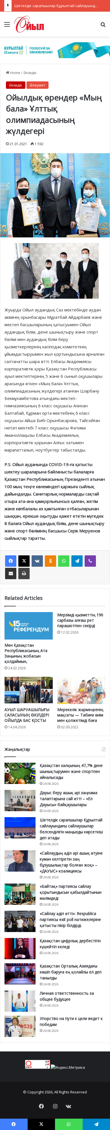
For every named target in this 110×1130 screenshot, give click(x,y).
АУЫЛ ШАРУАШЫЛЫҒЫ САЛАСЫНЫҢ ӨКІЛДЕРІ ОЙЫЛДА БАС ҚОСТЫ (27, 715)
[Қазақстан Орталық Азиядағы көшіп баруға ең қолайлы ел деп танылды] (20, 973)
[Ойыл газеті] (29, 24)
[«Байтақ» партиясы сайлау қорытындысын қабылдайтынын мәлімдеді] (20, 894)
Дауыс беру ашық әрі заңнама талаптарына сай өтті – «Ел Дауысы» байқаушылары (68, 798)
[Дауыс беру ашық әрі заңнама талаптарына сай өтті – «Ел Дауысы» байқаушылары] (20, 800)
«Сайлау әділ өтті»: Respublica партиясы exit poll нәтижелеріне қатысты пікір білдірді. (70, 919)
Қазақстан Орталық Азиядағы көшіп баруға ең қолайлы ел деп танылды (71, 972)
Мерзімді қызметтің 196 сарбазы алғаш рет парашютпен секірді (80, 620)
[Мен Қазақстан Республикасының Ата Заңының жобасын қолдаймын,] (29, 625)
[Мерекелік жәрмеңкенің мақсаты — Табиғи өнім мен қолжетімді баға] (81, 690)
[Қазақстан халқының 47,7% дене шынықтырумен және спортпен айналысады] (20, 773)
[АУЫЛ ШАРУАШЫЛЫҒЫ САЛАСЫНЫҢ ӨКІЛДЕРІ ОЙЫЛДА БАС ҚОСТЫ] (29, 690)
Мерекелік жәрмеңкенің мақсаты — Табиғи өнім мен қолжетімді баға (80, 715)
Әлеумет (37, 85)
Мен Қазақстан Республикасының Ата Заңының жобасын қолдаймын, (26, 653)
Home (14, 72)
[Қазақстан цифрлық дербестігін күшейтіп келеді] (20, 948)
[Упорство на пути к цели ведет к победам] (20, 1026)
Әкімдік (30, 72)
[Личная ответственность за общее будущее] (20, 1001)
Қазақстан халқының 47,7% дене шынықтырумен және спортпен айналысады (71, 771)
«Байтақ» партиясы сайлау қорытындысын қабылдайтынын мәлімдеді (71, 892)
